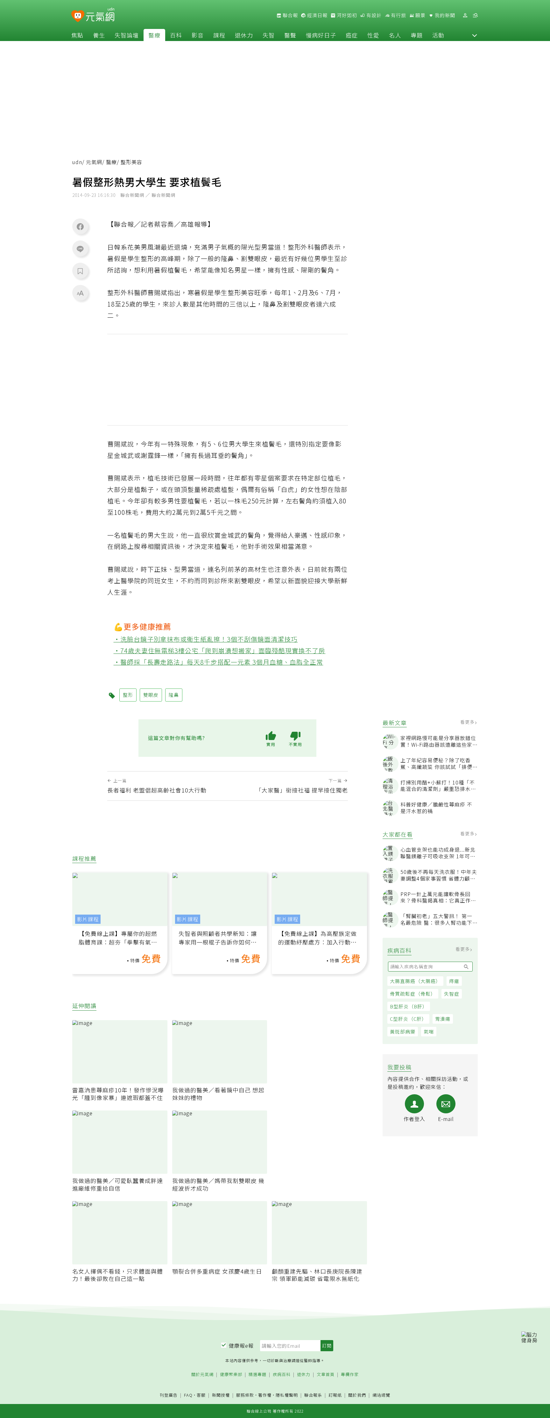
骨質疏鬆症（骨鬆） (413, 993)
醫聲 (290, 35)
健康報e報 (241, 1345)
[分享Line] (80, 249)
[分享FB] (80, 226)
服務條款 (245, 1395)
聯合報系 (313, 1395)
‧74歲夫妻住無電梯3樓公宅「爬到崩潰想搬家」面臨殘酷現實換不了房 (220, 650)
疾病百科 (282, 1374)
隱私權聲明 (287, 1395)
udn (77, 162)
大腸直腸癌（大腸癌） (415, 981)
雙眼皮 (151, 694)
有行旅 (398, 15)
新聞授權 (221, 1395)
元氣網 (94, 162)
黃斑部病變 (402, 1031)
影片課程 (88, 919)
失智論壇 (127, 35)
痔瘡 (454, 981)
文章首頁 (326, 1374)
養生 (99, 35)
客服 (201, 1395)
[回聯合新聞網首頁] (77, 16)
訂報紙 (335, 1395)
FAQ (188, 1395)
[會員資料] (465, 15)
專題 (417, 35)
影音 (198, 35)
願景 (420, 15)
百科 (176, 35)
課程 (219, 35)
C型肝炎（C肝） (408, 1018)
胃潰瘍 (442, 1018)
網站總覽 (381, 1395)
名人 (395, 35)
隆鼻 (174, 694)
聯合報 (289, 15)
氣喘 (429, 1031)
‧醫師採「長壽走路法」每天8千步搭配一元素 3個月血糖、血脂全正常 (218, 662)
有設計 (373, 15)
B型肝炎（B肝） (408, 1006)
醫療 (154, 35)
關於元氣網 (202, 1374)
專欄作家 (350, 1374)
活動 (438, 35)
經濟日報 (317, 15)
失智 (269, 35)
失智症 (451, 993)
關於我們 (357, 1395)
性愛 (373, 35)
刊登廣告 (169, 1395)
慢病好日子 (321, 35)
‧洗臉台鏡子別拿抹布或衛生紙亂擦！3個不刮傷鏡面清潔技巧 (206, 639)
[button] (474, 35)
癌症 (352, 35)
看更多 (468, 721)
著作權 (264, 1395)
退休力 (244, 35)
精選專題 (257, 1374)
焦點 (77, 35)
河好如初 (346, 15)
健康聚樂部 (231, 1374)
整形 (128, 694)
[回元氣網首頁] (100, 15)
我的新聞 (444, 15)
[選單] (475, 15)
